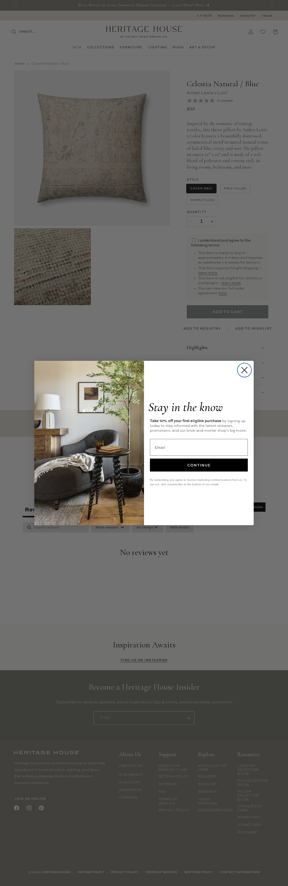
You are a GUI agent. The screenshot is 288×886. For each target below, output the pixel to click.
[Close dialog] (244, 370)
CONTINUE (199, 465)
